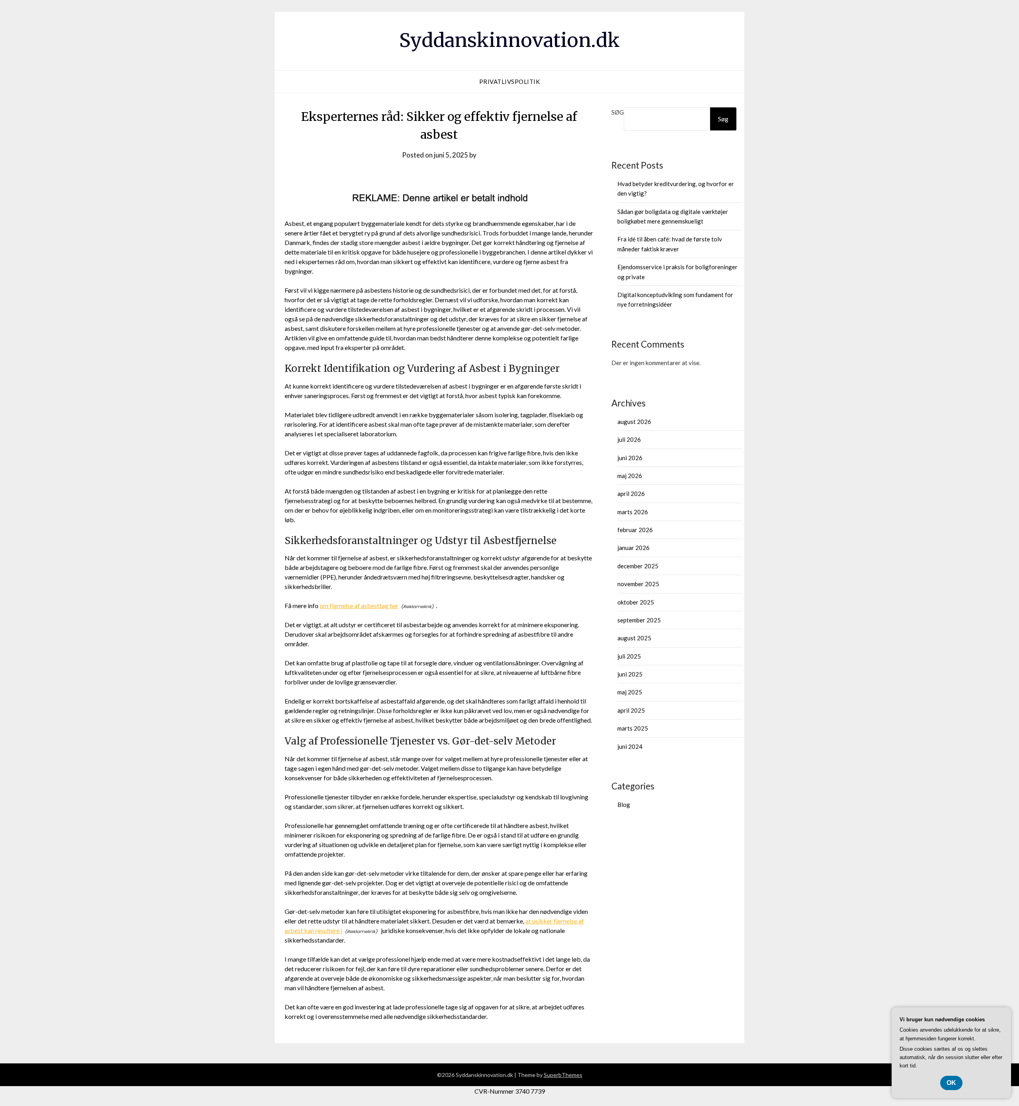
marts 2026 (632, 511)
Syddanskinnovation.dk (509, 40)
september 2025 (639, 620)
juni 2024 (629, 746)
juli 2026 (629, 439)
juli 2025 (629, 656)
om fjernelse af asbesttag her (359, 605)
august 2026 (634, 421)
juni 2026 (629, 457)
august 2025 (634, 637)
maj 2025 (629, 692)
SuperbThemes (563, 1074)
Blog (623, 804)
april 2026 (631, 493)
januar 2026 (633, 547)
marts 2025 (632, 728)
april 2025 (631, 710)
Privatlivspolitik (509, 81)
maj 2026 (629, 475)
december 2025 (637, 566)
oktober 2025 (635, 602)
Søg (617, 112)
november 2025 (638, 583)
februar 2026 (635, 529)
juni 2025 (629, 674)
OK (951, 1082)
